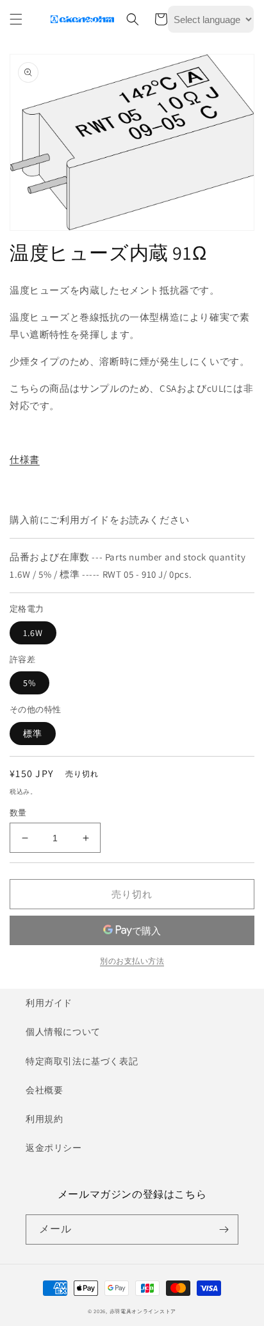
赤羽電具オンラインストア (143, 1310)
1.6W (33, 633)
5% (29, 683)
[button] (16, 19)
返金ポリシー (54, 1148)
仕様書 (25, 459)
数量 (18, 812)
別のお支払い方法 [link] (132, 961)
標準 (32, 733)
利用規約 (44, 1119)
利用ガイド (49, 1003)
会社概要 (44, 1090)
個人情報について (63, 1031)
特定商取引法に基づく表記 (82, 1061)
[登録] (224, 1229)
